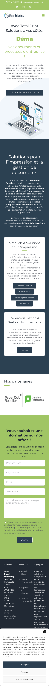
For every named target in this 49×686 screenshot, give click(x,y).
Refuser (24, 672)
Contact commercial (25, 599)
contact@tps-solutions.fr (33, 2)
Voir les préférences (24, 679)
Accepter (25, 664)
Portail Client (24, 572)
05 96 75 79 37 (8, 611)
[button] (45, 632)
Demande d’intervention (25, 580)
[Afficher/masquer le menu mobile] (43, 15)
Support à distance (25, 590)
